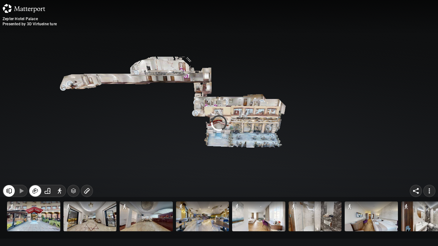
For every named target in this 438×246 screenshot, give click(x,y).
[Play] (21, 232)
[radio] (35, 232)
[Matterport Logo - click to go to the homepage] (23, 8)
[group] (47, 232)
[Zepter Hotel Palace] (219, 123)
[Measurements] (87, 232)
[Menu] (429, 232)
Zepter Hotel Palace (20, 19)
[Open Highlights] (9, 232)
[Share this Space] (416, 232)
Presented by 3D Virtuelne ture (30, 24)
